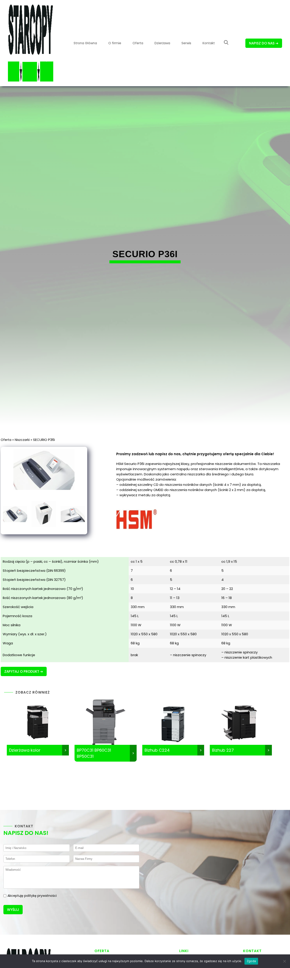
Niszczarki (22, 440)
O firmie (114, 43)
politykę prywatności (40, 895)
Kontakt (209, 43)
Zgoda (251, 961)
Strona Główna (85, 43)
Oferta (138, 43)
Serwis (186, 43)
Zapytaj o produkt (21, 671)
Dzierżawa (162, 43)
